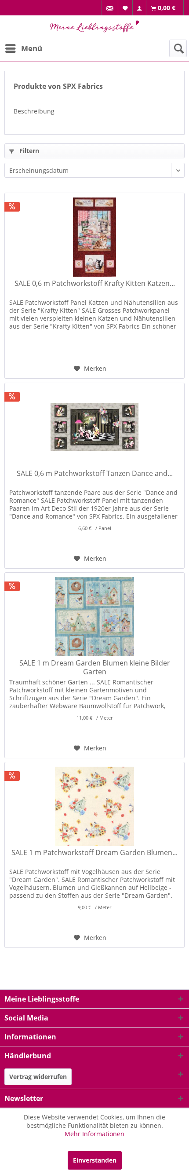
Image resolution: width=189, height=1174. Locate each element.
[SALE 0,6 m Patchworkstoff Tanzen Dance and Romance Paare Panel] (94, 427)
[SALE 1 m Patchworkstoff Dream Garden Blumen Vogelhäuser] (94, 806)
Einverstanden (94, 1160)
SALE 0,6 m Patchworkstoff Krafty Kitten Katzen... (95, 283)
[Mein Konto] (139, 8)
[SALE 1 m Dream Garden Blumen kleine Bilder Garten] (94, 616)
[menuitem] (110, 8)
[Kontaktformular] (110, 8)
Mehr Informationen (94, 1134)
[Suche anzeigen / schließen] (178, 48)
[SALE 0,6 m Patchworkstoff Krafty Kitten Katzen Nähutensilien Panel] (94, 237)
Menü (31, 48)
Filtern (28, 150)
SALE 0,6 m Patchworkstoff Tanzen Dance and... (95, 473)
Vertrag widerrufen (38, 1076)
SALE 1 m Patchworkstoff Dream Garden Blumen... (94, 852)
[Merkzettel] (125, 7)
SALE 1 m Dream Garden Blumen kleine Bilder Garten (94, 667)
